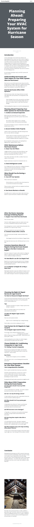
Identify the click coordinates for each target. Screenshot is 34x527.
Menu (31, 1)
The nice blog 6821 (5, 1)
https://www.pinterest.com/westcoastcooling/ (14, 230)
